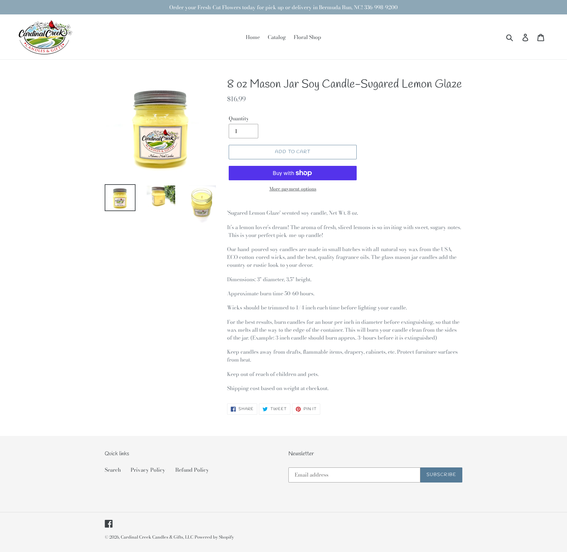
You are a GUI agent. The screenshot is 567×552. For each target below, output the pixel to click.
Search (113, 470)
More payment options (292, 189)
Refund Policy (192, 470)
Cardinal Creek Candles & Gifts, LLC (157, 537)
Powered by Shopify (214, 537)
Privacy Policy (148, 470)
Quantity (239, 118)
